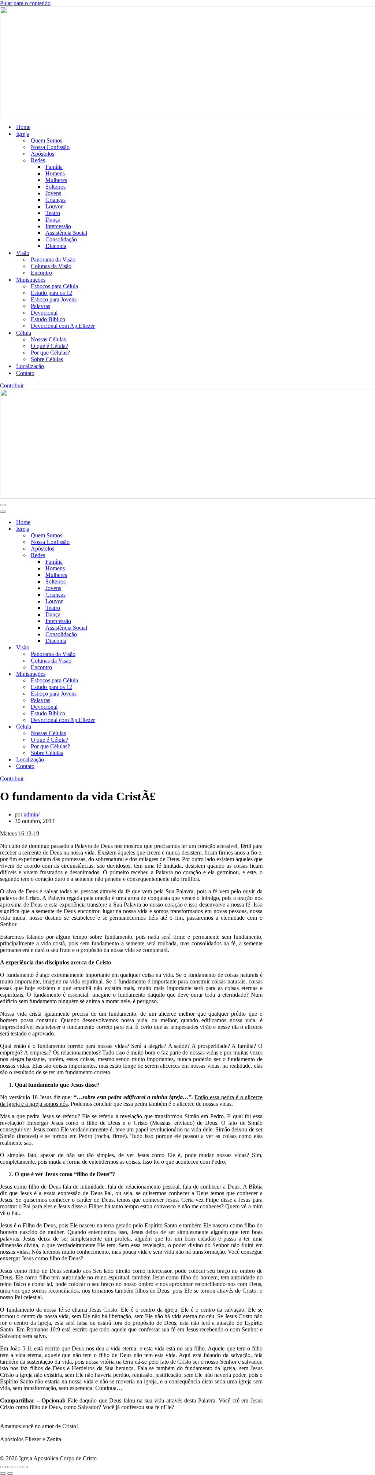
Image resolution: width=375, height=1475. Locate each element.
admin (31, 814)
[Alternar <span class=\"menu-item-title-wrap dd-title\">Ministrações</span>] (128, 674)
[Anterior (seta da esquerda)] (3, 1473)
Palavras (40, 306)
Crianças (55, 200)
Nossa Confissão (50, 147)
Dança (52, 219)
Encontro (41, 273)
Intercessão (58, 226)
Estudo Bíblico (48, 319)
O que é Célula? (49, 346)
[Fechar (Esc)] (25, 1467)
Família (54, 167)
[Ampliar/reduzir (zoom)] (3, 1467)
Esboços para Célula (54, 286)
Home (23, 127)
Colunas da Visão (51, 266)
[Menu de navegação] (3, 505)
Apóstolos (42, 154)
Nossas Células (48, 339)
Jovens (53, 193)
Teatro (52, 213)
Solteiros (55, 187)
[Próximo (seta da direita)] (10, 1473)
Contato (25, 373)
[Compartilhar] (18, 1467)
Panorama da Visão (53, 259)
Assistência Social (66, 233)
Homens (55, 173)
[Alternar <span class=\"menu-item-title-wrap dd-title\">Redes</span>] (128, 555)
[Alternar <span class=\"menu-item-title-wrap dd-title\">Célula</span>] (128, 727)
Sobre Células (47, 359)
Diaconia (55, 246)
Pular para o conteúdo (25, 3)
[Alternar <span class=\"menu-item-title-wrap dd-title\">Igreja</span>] (128, 529)
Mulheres (56, 180)
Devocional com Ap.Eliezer (63, 326)
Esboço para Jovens (54, 299)
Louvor (54, 206)
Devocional (44, 313)
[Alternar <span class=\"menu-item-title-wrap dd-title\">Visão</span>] (128, 648)
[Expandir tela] (10, 1467)
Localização (30, 366)
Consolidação (61, 239)
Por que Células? (50, 352)
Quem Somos (46, 140)
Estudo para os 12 (51, 293)
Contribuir (12, 385)
